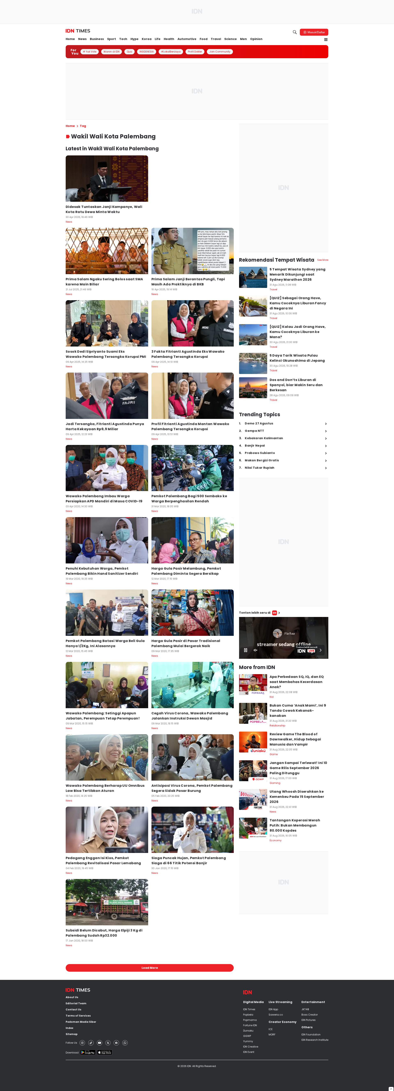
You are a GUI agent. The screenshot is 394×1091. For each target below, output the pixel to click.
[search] (294, 32)
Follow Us (71, 1042)
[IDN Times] (78, 31)
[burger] (325, 39)
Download (72, 1052)
